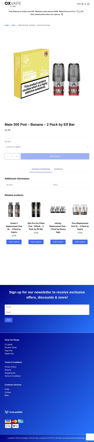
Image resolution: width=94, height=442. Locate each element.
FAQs (7, 389)
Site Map (58, 438)
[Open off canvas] (88, 4)
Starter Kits (9, 354)
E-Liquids (8, 344)
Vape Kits (8, 351)
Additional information (41, 169)
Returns (8, 370)
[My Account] (85, 4)
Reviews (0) (58, 169)
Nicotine (8, 142)
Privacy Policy (10, 367)
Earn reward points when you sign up (45, 14)
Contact (8, 392)
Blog (6, 395)
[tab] (41, 169)
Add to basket (55, 156)
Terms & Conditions (13, 376)
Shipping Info (10, 373)
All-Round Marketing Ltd (78, 438)
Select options (14, 242)
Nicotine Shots (11, 347)
